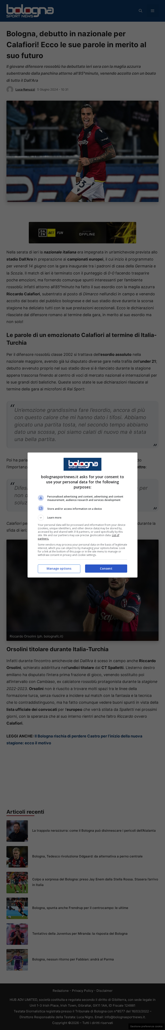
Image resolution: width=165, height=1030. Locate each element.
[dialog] (83, 515)
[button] (82, 518)
